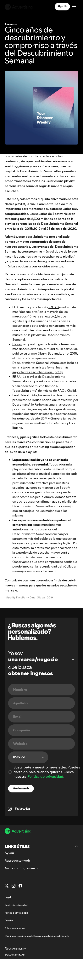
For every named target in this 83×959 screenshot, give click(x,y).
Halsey (17, 344)
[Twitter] (6, 886)
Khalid (71, 390)
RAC (61, 390)
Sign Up (62, 6)
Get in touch (21, 788)
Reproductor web (17, 860)
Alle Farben (36, 404)
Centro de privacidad (16, 905)
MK (69, 400)
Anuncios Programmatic (22, 868)
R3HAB (53, 307)
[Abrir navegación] (74, 7)
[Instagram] (13, 886)
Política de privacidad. (46, 776)
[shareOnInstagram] (10, 809)
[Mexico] (28, 757)
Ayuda (9, 853)
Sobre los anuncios (15, 928)
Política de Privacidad (16, 912)
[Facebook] (20, 886)
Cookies (9, 920)
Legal (8, 897)
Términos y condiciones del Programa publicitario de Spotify (37, 936)
